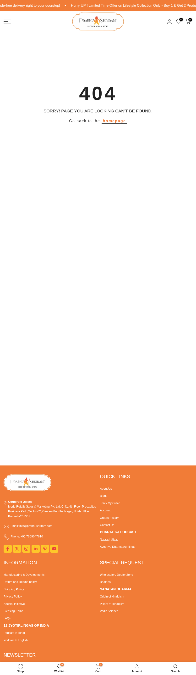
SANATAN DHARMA (115, 589)
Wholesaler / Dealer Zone (116, 574)
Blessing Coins (13, 611)
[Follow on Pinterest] (45, 549)
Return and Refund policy (20, 582)
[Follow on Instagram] (26, 549)
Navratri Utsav (109, 539)
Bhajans (105, 582)
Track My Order (110, 503)
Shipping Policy (14, 589)
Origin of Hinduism (112, 596)
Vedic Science (109, 611)
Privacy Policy (13, 596)
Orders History (109, 518)
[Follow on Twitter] (17, 549)
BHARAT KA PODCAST (118, 532)
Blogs (103, 496)
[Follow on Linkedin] (36, 549)
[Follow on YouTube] (54, 549)
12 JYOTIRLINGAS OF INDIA (26, 625)
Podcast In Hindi (14, 633)
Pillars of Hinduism (112, 604)
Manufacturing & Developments (24, 574)
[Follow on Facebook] (8, 549)
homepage (114, 121)
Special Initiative (14, 604)
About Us (106, 488)
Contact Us (107, 525)
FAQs (7, 618)
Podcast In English (16, 640)
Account (105, 510)
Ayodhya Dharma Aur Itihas (117, 546)
